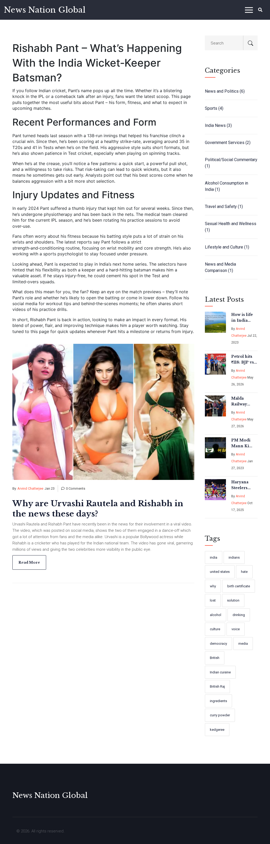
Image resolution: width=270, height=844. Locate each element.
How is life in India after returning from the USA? (242, 317)
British (214, 658)
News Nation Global (44, 10)
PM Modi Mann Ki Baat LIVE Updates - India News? (243, 443)
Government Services (227, 142)
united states (220, 572)
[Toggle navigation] (249, 10)
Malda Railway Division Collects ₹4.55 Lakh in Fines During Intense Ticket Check (242, 401)
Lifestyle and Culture (227, 247)
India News (218, 125)
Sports (214, 108)
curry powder (220, 715)
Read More (29, 562)
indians (234, 557)
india (213, 557)
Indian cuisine (220, 672)
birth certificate (238, 586)
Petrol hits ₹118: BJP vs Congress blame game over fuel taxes (243, 359)
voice (236, 629)
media (243, 644)
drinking (239, 615)
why (213, 586)
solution (233, 600)
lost (213, 600)
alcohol (215, 615)
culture (215, 629)
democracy (218, 644)
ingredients (218, 701)
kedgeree (217, 730)
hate (244, 572)
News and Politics (225, 91)
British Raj (217, 686)
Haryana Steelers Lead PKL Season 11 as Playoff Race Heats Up (244, 485)
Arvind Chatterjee (30, 488)
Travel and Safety (224, 206)
